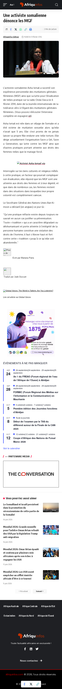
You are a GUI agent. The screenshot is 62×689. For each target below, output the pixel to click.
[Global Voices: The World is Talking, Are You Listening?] (28, 291)
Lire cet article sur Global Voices (17, 297)
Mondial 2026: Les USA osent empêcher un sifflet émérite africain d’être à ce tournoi (18, 575)
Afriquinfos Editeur (11, 37)
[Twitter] (37, 648)
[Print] (30, 29)
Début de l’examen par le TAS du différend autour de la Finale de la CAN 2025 (34, 425)
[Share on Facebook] (11, 29)
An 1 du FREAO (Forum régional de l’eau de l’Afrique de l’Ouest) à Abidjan (35, 378)
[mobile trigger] (6, 5)
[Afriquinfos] (31, 4)
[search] (56, 4)
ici (29, 115)
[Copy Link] (25, 29)
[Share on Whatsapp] (20, 29)
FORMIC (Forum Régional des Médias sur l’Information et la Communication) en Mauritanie (35, 396)
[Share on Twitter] (16, 29)
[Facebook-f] (25, 648)
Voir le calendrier (11, 448)
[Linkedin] (31, 648)
